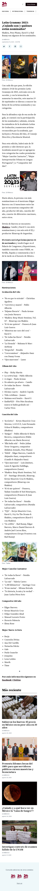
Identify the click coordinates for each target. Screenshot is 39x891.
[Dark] (23, 4)
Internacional (17, 11)
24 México (5, 39)
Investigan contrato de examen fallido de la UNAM (19, 848)
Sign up (19, 883)
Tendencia (30, 11)
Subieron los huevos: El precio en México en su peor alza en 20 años (19, 725)
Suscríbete (31, 4)
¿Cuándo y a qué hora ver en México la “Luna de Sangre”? (18, 809)
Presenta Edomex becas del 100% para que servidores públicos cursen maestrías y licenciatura (18, 768)
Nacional (5, 11)
